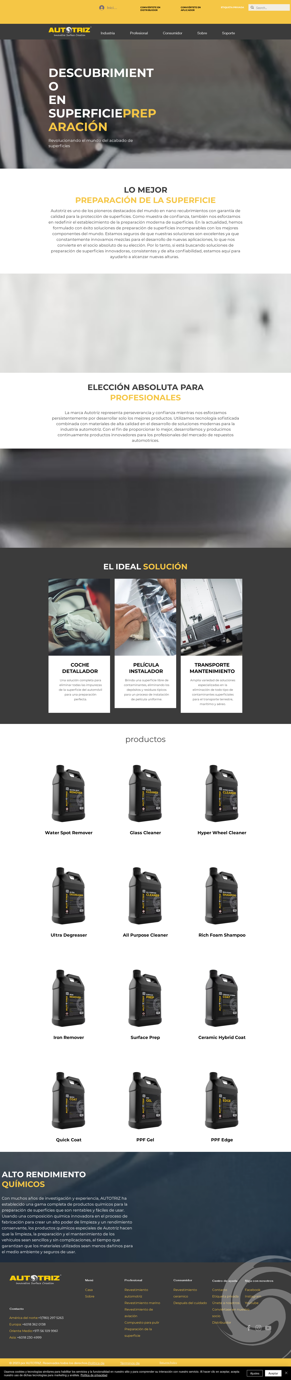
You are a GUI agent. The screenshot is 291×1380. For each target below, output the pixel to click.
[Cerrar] (286, 1373)
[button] (107, 31)
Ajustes (254, 1373)
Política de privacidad (94, 1375)
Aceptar (273, 1373)
